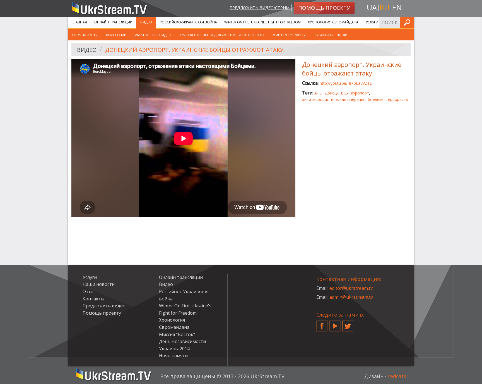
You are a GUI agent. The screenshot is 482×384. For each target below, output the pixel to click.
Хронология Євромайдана (333, 22)
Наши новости (99, 284)
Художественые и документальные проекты (222, 34)
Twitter (347, 324)
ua (372, 7)
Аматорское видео (153, 34)
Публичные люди (331, 34)
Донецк (332, 93)
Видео (146, 22)
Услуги (372, 22)
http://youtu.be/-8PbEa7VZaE (346, 83)
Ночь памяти (173, 356)
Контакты (93, 299)
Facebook (321, 324)
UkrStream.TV (85, 34)
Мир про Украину (289, 34)
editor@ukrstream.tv (351, 288)
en (397, 7)
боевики (376, 99)
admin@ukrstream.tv (351, 297)
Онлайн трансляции (113, 22)
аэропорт (360, 93)
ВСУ (345, 93)
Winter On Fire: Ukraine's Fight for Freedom (262, 22)
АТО (318, 93)
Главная (79, 22)
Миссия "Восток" (177, 334)
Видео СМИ (116, 34)
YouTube (335, 324)
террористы (397, 99)
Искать (408, 22)
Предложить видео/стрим (260, 7)
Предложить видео (104, 306)
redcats (397, 376)
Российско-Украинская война (188, 22)
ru (384, 7)
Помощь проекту (102, 313)
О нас (88, 291)
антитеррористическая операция (333, 99)
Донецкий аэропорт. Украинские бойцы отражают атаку (194, 50)
